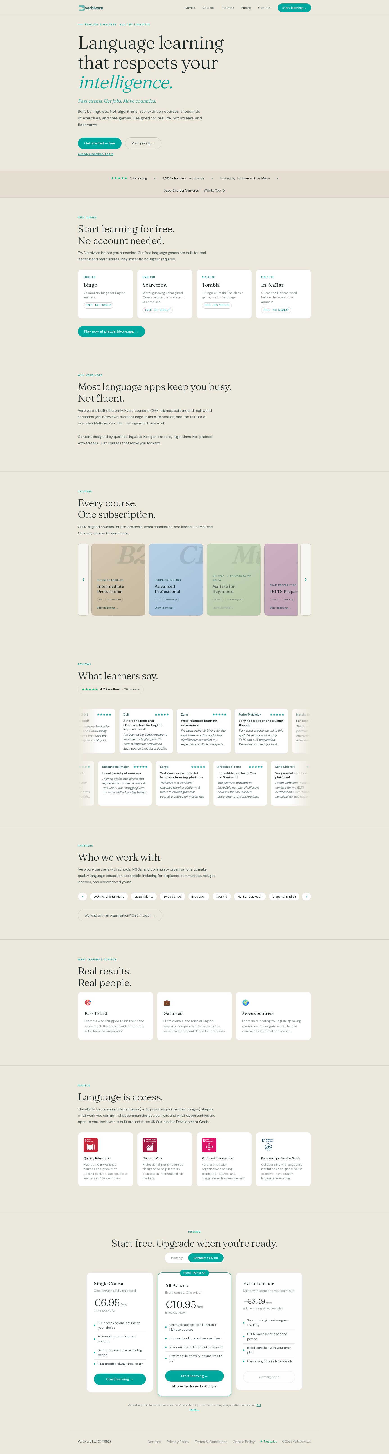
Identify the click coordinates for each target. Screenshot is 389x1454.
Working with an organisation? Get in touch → (120, 915)
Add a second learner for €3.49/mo (194, 1386)
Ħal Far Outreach (249, 896)
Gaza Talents (144, 896)
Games (190, 8)
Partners (228, 8)
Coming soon (269, 1377)
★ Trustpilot (268, 1441)
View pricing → (143, 143)
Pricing (246, 8)
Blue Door (199, 896)
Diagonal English (284, 896)
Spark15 (221, 896)
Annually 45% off (206, 1258)
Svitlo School (172, 896)
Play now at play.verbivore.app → (111, 331)
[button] (122, 731)
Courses (208, 8)
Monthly (177, 1258)
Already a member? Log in (95, 154)
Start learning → (294, 8)
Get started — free (99, 143)
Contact (264, 8)
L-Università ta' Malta (109, 896)
